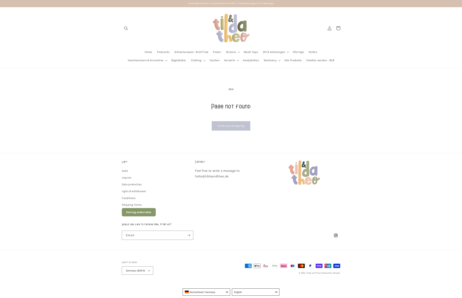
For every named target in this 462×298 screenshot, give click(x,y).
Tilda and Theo (313, 273)
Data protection (132, 184)
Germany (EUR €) (135, 270)
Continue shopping (231, 126)
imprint (126, 177)
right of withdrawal (134, 191)
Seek (125, 170)
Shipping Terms (131, 204)
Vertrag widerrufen (138, 212)
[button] (126, 28)
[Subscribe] (188, 235)
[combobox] (206, 292)
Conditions (129, 198)
